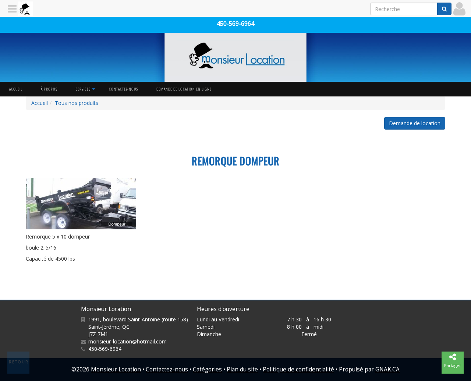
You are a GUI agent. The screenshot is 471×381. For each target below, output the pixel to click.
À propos (49, 89)
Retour (19, 361)
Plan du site (242, 369)
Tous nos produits (76, 102)
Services (83, 89)
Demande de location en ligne (184, 89)
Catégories (207, 369)
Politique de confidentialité (298, 369)
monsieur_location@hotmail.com (127, 341)
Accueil (15, 89)
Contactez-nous (123, 89)
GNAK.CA (387, 369)
